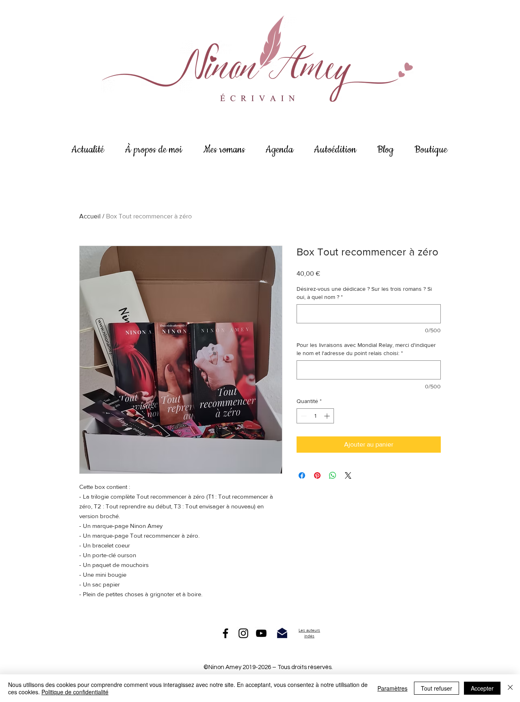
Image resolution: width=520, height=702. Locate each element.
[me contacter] (282, 633)
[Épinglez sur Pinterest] (317, 475)
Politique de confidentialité (74, 692)
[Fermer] (510, 688)
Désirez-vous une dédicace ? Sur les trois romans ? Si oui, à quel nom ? (364, 293)
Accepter (482, 688)
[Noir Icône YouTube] (261, 633)
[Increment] (328, 416)
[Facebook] (225, 633)
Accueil (90, 216)
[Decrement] (303, 416)
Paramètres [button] (392, 688)
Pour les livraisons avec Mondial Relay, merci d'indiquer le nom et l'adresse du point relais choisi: (366, 349)
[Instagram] (243, 633)
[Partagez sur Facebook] (302, 475)
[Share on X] (348, 475)
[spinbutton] (315, 416)
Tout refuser (436, 688)
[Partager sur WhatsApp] (333, 475)
